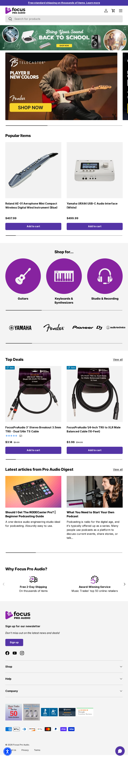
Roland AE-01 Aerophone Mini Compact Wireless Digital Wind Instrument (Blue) (31, 205)
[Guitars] (23, 276)
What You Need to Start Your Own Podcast (90, 514)
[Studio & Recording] (105, 276)
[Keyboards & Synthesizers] (64, 276)
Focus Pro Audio (21, 744)
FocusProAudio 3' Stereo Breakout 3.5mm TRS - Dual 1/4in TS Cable (33, 429)
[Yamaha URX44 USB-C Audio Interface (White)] (95, 170)
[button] (113, 10)
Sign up (14, 642)
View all (118, 359)
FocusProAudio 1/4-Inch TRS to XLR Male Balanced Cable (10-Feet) (93, 429)
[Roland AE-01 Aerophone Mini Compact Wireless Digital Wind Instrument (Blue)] (33, 170)
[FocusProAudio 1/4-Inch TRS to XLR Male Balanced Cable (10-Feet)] (95, 394)
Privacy (25, 750)
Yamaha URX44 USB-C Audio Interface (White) (92, 205)
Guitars (23, 298)
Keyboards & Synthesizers (63, 300)
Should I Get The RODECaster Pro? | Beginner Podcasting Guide (30, 514)
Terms (37, 750)
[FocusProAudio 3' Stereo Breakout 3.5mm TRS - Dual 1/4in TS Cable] (33, 394)
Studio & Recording (104, 298)
